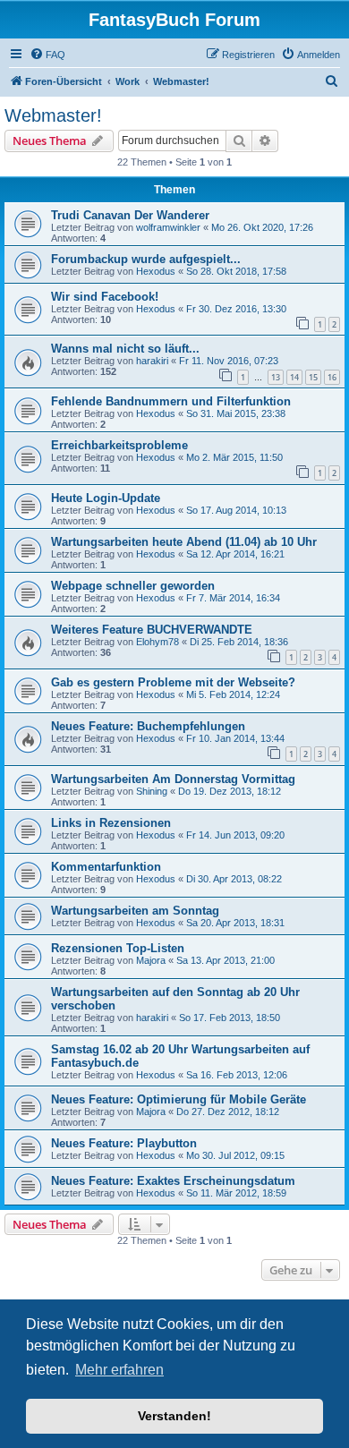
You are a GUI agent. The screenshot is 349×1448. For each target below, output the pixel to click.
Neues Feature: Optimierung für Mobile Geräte (178, 1099)
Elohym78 (157, 641)
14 (294, 377)
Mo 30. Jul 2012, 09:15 (235, 1155)
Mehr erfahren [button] (119, 1369)
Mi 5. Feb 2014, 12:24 (233, 694)
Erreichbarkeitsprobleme (119, 445)
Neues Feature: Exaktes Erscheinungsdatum (173, 1181)
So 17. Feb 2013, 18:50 (229, 1017)
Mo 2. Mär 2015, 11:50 (234, 457)
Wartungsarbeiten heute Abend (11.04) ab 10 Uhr (184, 542)
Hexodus (155, 271)
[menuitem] (47, 54)
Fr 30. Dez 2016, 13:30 (236, 308)
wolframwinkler (168, 227)
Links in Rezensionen (111, 823)
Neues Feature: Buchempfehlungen (148, 726)
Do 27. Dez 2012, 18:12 (227, 1111)
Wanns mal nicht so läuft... (125, 348)
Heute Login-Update (105, 498)
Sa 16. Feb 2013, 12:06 (236, 1074)
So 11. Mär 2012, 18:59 (236, 1193)
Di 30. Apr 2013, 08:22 (234, 878)
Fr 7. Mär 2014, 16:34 (233, 597)
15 (313, 377)
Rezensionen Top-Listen (117, 948)
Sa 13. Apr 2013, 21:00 (225, 960)
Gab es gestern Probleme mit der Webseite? (173, 682)
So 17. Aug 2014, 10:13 (236, 510)
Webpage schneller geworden (133, 585)
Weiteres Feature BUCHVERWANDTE (151, 629)
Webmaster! (53, 115)
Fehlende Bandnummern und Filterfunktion (171, 401)
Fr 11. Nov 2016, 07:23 (228, 360)
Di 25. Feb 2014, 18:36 (239, 641)
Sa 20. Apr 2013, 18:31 (235, 922)
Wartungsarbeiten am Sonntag (135, 910)
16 (332, 377)
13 (275, 377)
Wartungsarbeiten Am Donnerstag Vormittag (173, 779)
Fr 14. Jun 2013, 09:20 (235, 835)
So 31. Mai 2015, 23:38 (235, 413)
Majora (151, 960)
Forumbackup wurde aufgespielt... (146, 259)
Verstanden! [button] (174, 1416)
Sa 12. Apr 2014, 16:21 (235, 554)
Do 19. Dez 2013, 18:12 (229, 791)
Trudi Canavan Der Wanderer (130, 215)
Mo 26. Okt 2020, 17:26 (262, 227)
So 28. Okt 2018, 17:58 (236, 271)
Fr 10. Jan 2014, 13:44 (235, 738)
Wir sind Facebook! (104, 296)
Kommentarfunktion (106, 866)
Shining (151, 791)
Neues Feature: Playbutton (124, 1143)
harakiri (152, 360)
